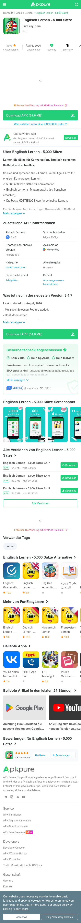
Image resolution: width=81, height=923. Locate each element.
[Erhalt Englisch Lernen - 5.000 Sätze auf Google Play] (51, 249)
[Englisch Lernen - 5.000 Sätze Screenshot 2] (58, 424)
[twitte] (17, 797)
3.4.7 (14, 237)
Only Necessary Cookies (59, 916)
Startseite (8, 12)
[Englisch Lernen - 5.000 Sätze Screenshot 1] (35, 424)
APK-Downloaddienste (15, 826)
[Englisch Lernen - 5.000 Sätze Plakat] (13, 424)
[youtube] (23, 797)
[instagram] (11, 797)
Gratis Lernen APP (16, 267)
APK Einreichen (12, 859)
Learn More (21, 909)
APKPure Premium (14, 832)
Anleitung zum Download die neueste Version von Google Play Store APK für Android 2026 (24, 726)
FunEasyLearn (31, 26)
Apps (19, 12)
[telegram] (5, 797)
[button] (51, 47)
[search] (76, 4)
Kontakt (7, 886)
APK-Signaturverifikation (17, 820)
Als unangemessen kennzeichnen (53, 282)
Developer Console (14, 847)
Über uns (8, 880)
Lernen (29, 12)
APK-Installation (12, 814)
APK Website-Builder (15, 853)
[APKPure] (40, 4)
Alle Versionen (40, 503)
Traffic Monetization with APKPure (22, 865)
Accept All (21, 916)
